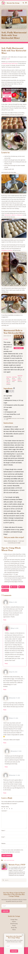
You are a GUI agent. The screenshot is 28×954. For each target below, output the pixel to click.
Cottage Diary (14, 920)
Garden (14, 922)
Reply (4, 620)
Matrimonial (11, 860)
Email (3, 837)
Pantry (14, 926)
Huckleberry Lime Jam (6, 250)
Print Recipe (18, 348)
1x (7, 391)
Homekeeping (14, 924)
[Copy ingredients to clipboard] (14, 388)
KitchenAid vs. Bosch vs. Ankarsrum (13, 215)
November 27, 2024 (16, 751)
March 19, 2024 (14, 718)
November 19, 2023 (15, 698)
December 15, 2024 (15, 775)
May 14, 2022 (13, 602)
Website (3, 843)
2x (10, 391)
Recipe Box (14, 928)
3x (12, 391)
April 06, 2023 (13, 672)
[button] (23, 3)
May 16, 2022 (15, 628)
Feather (5, 860)
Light (8, 860)
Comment (4, 810)
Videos (14, 930)
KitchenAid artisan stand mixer (9, 63)
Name (3, 830)
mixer (7, 58)
